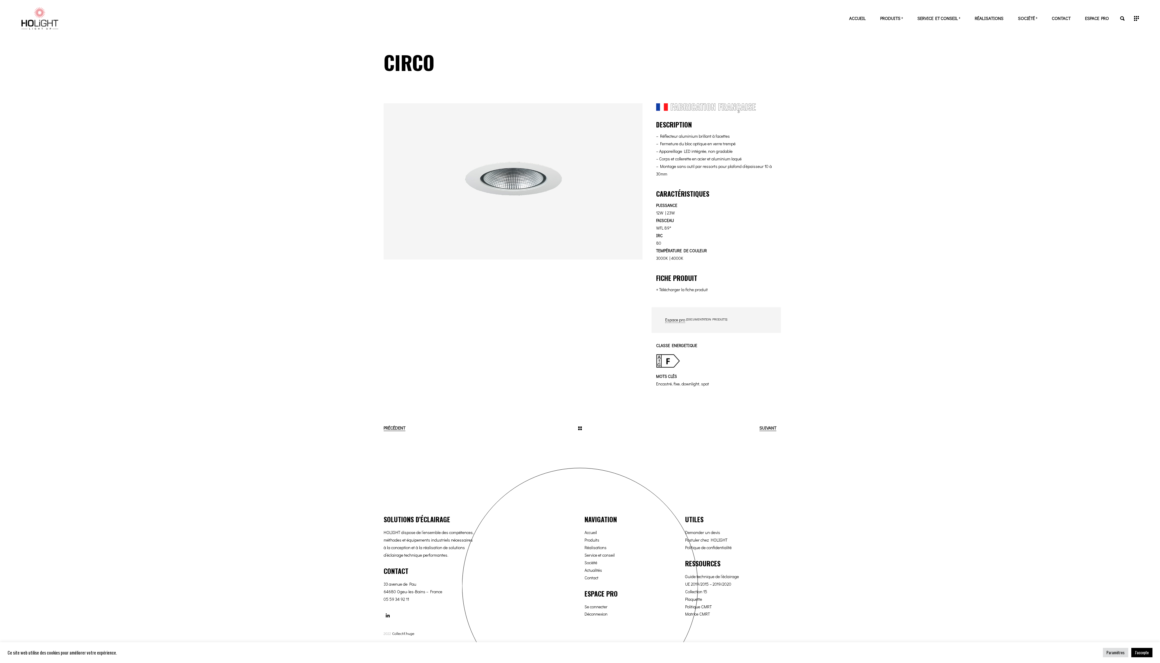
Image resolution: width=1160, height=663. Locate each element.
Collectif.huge (403, 633)
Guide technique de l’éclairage (712, 576)
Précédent (394, 428)
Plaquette (693, 599)
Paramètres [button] (1116, 652)
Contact (591, 578)
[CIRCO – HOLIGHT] (513, 181)
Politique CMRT (698, 607)
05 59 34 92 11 (396, 599)
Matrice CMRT (697, 614)
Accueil (591, 532)
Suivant (767, 428)
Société (591, 562)
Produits (592, 540)
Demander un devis (702, 532)
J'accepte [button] (1142, 652)
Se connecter (596, 607)
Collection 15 (696, 591)
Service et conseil (600, 555)
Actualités (593, 570)
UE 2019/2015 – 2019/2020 (708, 584)
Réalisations (596, 547)
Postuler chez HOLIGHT (706, 540)
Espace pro (675, 320)
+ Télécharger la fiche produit (682, 289)
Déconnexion (596, 614)
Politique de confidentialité (708, 547)
